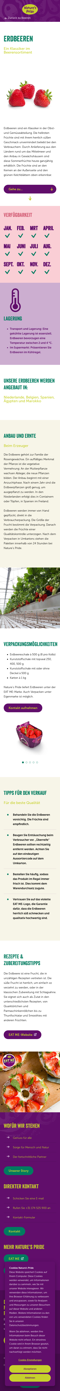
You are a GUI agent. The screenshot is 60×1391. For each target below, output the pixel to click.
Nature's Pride (30, 9)
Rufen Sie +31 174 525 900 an (31, 1208)
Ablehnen (30, 1377)
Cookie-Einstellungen (30, 1360)
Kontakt (14, 1231)
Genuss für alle (22, 1138)
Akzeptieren (30, 1368)
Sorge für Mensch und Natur (31, 1147)
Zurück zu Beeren (19, 18)
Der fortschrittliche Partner (29, 1157)
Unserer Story (18, 1171)
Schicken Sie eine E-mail (28, 1198)
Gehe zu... (16, 189)
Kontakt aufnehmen (23, 708)
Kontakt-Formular (24, 1217)
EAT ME (14, 1259)
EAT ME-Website (20, 1035)
